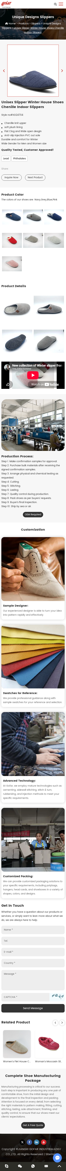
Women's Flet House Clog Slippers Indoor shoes (30, 1061)
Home (12, 24)
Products (23, 24)
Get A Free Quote (33, 1125)
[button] (55, 1022)
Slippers (35, 24)
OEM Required (33, 514)
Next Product (35, 177)
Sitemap (51, 1154)
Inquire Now (11, 177)
